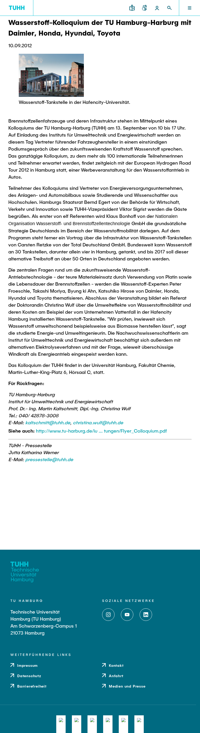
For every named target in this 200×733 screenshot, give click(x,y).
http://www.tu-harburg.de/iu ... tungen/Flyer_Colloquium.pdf (101, 431)
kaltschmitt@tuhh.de (47, 422)
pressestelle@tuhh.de (49, 459)
